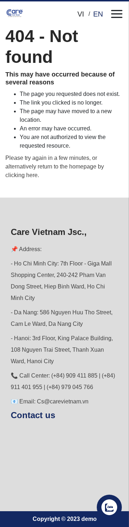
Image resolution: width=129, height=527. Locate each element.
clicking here (21, 175)
